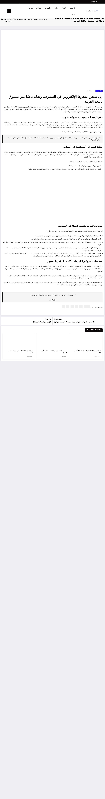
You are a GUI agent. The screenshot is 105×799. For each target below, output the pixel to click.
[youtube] (8, 2)
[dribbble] (13, 2)
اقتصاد (64, 8)
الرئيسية (72, 8)
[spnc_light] (13, 11)
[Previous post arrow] (102, 320)
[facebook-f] (18, 2)
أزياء (100, 755)
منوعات (38, 8)
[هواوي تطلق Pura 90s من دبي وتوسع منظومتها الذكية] (19, 342)
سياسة (56, 8)
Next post (48, 319)
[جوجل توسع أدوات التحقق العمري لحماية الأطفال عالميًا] (86, 342)
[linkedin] (81, 306)
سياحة (31, 8)
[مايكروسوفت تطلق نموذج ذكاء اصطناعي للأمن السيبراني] (52, 342)
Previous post (58, 319)
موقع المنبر (52, 299)
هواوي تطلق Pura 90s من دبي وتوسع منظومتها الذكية (20, 351)
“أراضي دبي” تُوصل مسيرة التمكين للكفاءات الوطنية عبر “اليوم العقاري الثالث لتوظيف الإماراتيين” (100, 529)
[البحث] (16, 11)
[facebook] (88, 306)
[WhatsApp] (67, 306)
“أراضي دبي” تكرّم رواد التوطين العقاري (100, 417)
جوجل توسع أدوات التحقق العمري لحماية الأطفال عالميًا (87, 351)
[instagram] (10, 2)
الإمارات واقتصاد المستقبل (42, 322)
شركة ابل (81, 107)
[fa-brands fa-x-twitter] (15, 2)
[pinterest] (72, 306)
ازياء (73, 14)
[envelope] (76, 306)
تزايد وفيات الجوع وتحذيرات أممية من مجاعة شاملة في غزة (74, 322)
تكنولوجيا (48, 8)
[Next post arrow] (3, 320)
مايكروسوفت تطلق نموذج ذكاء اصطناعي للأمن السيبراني (54, 351)
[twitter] (85, 306)
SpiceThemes (99, 796)
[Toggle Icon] (9, 11)
